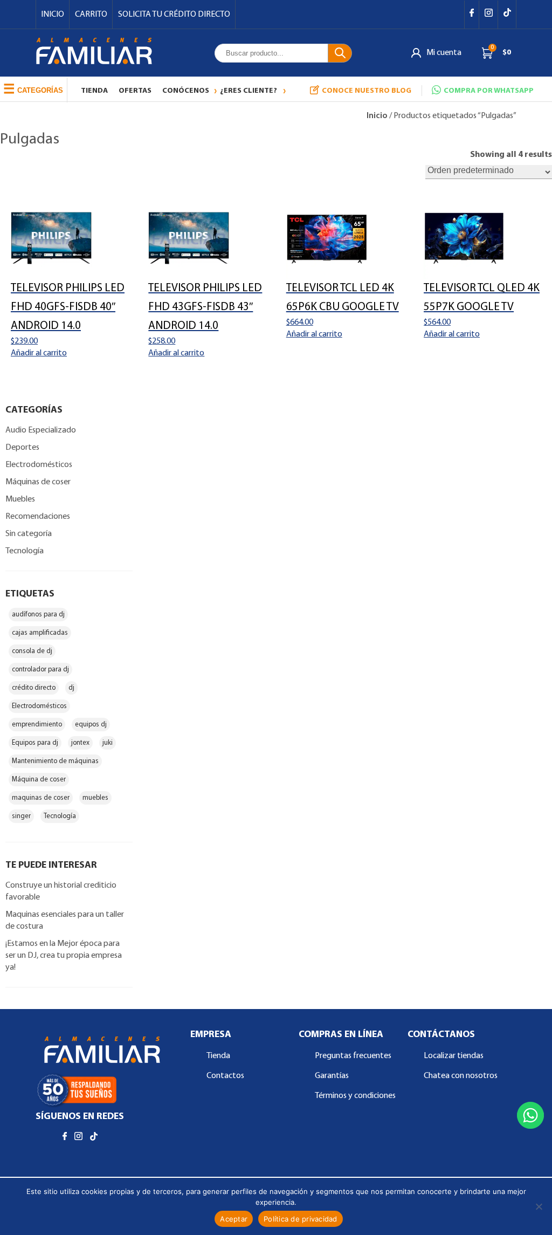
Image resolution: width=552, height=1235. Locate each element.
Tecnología (24, 551)
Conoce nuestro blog (366, 91)
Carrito (91, 14)
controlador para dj (40, 669)
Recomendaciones (37, 516)
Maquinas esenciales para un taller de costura (64, 920)
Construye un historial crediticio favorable (60, 891)
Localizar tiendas (454, 1056)
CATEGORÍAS (33, 88)
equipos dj (91, 724)
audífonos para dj (38, 614)
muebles (95, 797)
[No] (538, 1206)
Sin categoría (28, 534)
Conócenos (185, 91)
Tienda (94, 91)
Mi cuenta (443, 53)
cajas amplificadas (40, 632)
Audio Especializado (40, 430)
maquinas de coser (41, 797)
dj (71, 687)
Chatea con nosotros (461, 1076)
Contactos (225, 1076)
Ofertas (135, 91)
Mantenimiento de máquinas (55, 761)
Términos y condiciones (355, 1096)
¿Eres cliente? (248, 91)
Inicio (52, 14)
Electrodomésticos (38, 465)
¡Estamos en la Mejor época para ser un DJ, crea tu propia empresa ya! (63, 955)
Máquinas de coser (38, 482)
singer (21, 816)
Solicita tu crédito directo (174, 14)
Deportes (22, 447)
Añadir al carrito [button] (39, 353)
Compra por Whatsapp (489, 91)
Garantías (332, 1076)
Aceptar (233, 1219)
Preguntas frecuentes (353, 1056)
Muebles (20, 499)
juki (107, 742)
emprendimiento (37, 724)
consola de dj (32, 651)
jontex (80, 742)
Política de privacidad (300, 1219)
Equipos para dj (35, 742)
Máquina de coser (39, 779)
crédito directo (34, 687)
